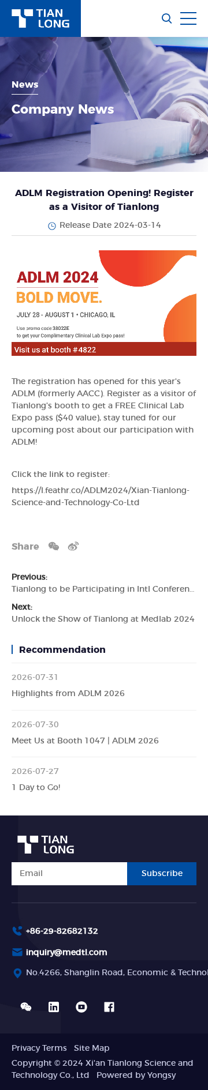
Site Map (92, 1048)
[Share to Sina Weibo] (73, 546)
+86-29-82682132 (62, 931)
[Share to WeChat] (53, 546)
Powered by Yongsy (136, 1076)
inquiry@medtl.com (66, 953)
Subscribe (162, 874)
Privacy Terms (39, 1048)
